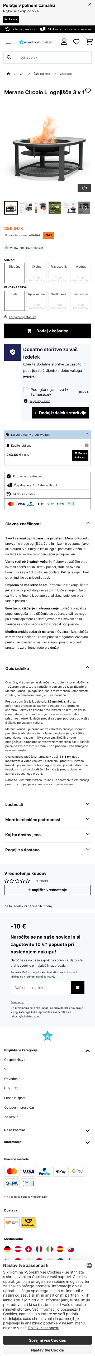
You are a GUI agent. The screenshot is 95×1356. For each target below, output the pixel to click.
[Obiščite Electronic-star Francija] (39, 1249)
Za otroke (11, 1117)
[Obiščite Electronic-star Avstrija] (18, 1249)
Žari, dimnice (42, 74)
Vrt (22, 74)
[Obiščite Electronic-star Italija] (49, 1249)
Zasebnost (17, 1002)
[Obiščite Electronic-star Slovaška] (71, 1249)
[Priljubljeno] (76, 42)
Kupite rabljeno (21, 445)
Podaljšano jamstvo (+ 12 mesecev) (50, 391)
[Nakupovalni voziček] (89, 42)
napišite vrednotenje (49, 890)
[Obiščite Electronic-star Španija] (60, 1249)
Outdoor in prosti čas (19, 1107)
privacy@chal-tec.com (25, 1016)
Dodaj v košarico (52, 331)
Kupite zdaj (10, 19)
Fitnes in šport (14, 1098)
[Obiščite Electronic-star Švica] (28, 1249)
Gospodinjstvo (14, 1060)
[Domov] (13, 74)
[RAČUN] (64, 42)
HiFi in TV (11, 1088)
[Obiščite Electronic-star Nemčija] (7, 1249)
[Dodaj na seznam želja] (88, 91)
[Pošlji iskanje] (9, 57)
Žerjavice (66, 74)
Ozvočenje (12, 1079)
